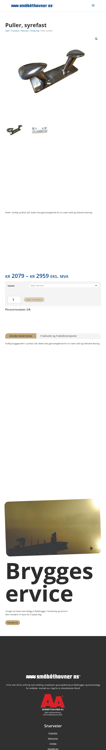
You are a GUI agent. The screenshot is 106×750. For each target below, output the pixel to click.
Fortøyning (34, 30)
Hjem (7, 30)
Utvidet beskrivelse (20, 336)
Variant (11, 285)
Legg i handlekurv (34, 299)
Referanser (53, 738)
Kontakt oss (12, 622)
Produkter (15, 30)
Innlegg (53, 743)
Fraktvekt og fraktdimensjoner (59, 336)
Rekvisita (24, 30)
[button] (96, 38)
